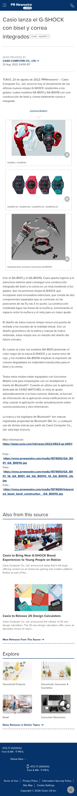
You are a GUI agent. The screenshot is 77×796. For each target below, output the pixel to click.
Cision (44, 790)
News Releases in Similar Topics (21, 725)
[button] (38, 138)
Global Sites (17, 759)
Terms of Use (11, 781)
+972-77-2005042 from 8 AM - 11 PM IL (38, 768)
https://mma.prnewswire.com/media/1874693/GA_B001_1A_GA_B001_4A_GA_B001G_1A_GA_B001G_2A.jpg (38, 476)
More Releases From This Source (22, 639)
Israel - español (39, 36)
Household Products (14, 684)
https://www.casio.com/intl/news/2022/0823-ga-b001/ (38, 444)
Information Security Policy (56, 781)
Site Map (28, 785)
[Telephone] (72, 5)
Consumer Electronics (53, 717)
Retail (6, 717)
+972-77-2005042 (12, 748)
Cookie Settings (45, 785)
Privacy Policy (30, 781)
